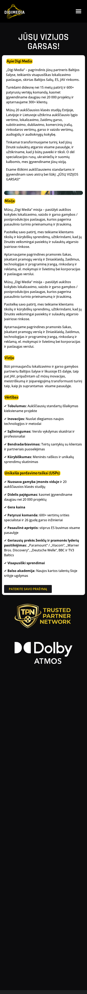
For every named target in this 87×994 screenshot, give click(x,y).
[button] (78, 11)
